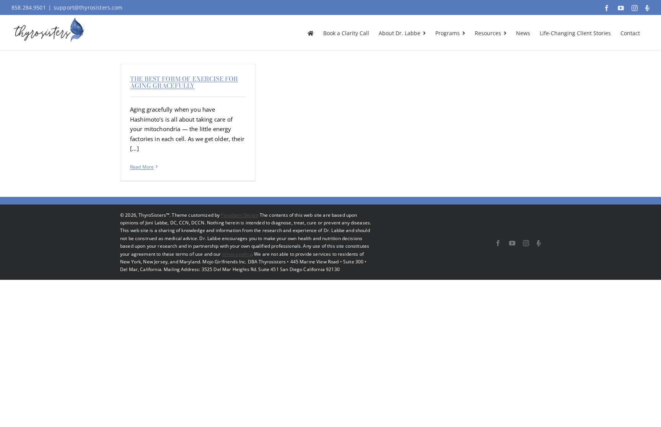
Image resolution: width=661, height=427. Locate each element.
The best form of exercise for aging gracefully (184, 82)
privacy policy (237, 254)
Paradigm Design (239, 215)
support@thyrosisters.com (88, 7)
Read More (142, 167)
